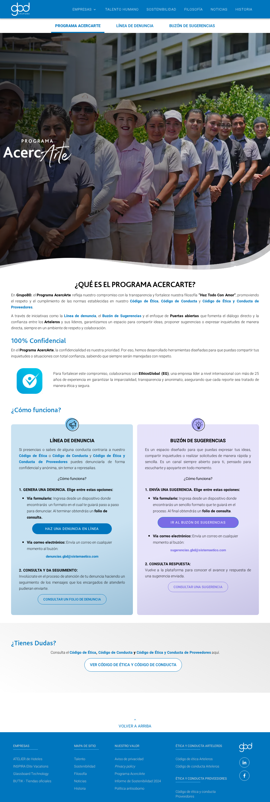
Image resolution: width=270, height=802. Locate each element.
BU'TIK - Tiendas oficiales (32, 781)
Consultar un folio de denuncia (72, 599)
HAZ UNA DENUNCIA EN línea (72, 528)
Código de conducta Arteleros (197, 766)
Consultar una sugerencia (198, 586)
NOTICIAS (219, 9)
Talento (79, 758)
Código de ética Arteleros (194, 758)
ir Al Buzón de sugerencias (198, 522)
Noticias (80, 781)
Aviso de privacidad (129, 758)
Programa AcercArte (130, 773)
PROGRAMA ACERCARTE (77, 26)
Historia (80, 788)
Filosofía (193, 9)
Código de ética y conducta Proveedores (196, 794)
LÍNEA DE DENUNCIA (134, 26)
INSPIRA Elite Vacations (31, 766)
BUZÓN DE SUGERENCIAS (192, 26)
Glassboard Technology (31, 773)
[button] (84, 9)
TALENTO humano (122, 9)
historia (243, 9)
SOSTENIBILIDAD (161, 9)
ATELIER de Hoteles (27, 758)
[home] (20, 9)
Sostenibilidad (84, 766)
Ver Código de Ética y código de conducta (133, 665)
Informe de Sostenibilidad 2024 (138, 781)
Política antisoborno (129, 788)
